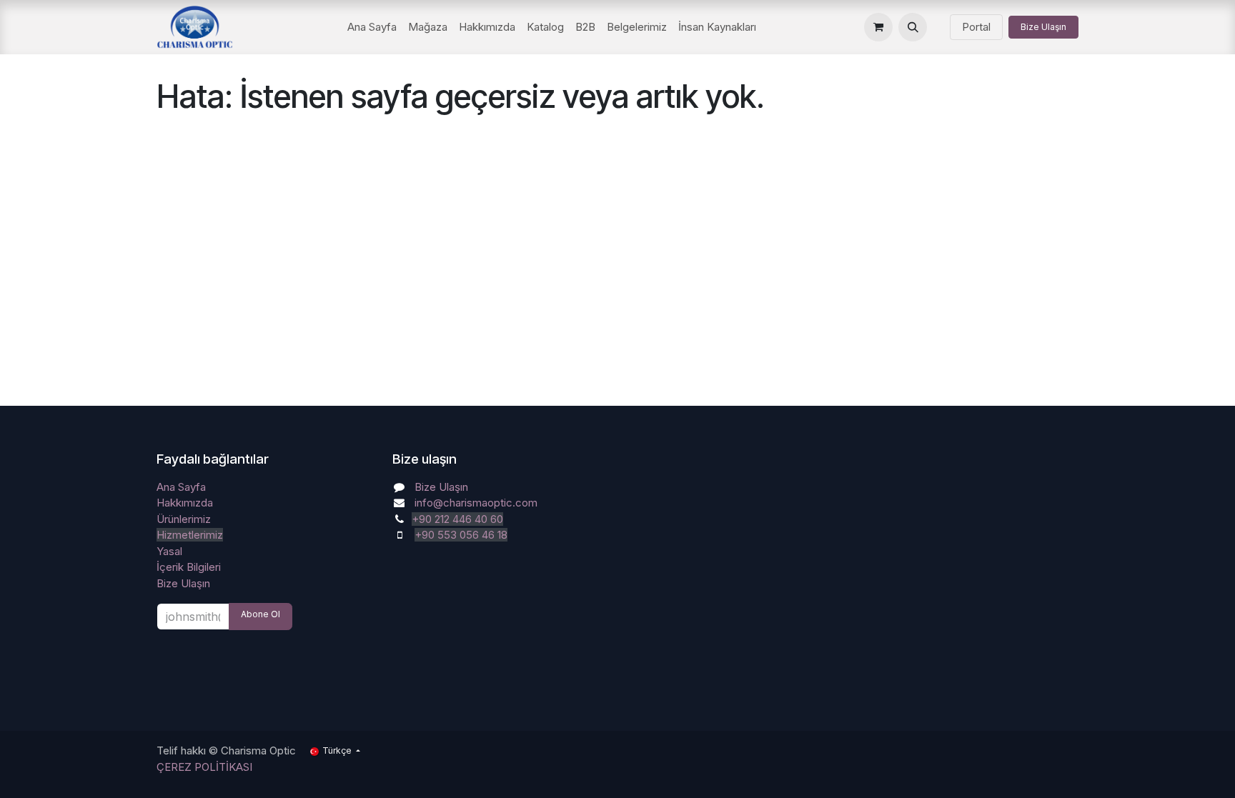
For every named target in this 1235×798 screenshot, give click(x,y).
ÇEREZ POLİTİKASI (204, 767)
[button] (912, 27)
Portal (976, 27)
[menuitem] (372, 27)
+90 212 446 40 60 (457, 519)
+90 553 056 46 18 (461, 535)
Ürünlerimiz (184, 519)
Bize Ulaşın (1043, 26)
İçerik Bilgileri (189, 567)
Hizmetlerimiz (190, 535)
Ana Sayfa (181, 487)
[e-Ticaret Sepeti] (878, 27)
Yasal (169, 551)
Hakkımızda (185, 502)
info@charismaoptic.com (476, 502)
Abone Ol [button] (260, 614)
